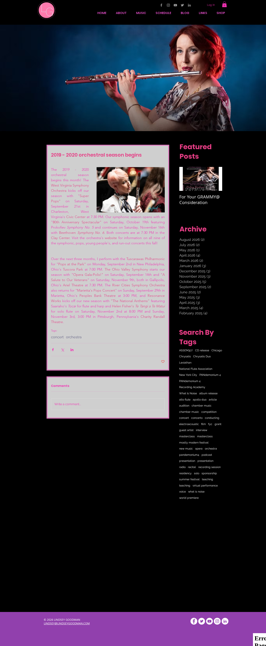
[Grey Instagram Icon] (168, 5)
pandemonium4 (189, 454)
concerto (197, 417)
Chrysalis (185, 356)
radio (182, 467)
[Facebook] (193, 621)
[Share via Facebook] (53, 349)
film (203, 424)
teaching (207, 479)
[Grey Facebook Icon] (161, 5)
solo (196, 473)
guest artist (186, 430)
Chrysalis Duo (202, 356)
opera (199, 448)
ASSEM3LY (186, 350)
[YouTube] (209, 621)
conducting (212, 417)
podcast (207, 454)
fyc (210, 424)
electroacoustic (189, 424)
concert (57, 337)
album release (208, 393)
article (213, 399)
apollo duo (199, 399)
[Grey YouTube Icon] (175, 5)
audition (184, 405)
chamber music (201, 405)
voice (182, 491)
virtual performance (205, 485)
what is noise (196, 491)
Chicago (216, 350)
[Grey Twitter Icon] (182, 5)
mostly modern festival (194, 442)
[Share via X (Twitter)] (62, 349)
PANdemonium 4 (210, 374)
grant (218, 424)
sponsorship (209, 473)
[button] (224, 4)
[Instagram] (217, 621)
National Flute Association (195, 368)
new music (186, 448)
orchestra (74, 337)
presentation (187, 460)
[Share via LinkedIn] (72, 349)
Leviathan (185, 362)
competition (209, 411)
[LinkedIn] (225, 621)
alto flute (184, 399)
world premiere (189, 497)
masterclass (187, 436)
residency (185, 473)
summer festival (189, 479)
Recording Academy (192, 387)
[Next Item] (216, 179)
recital (192, 467)
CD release (202, 350)
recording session (209, 467)
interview (201, 430)
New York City (188, 374)
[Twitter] (201, 621)
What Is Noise (188, 393)
